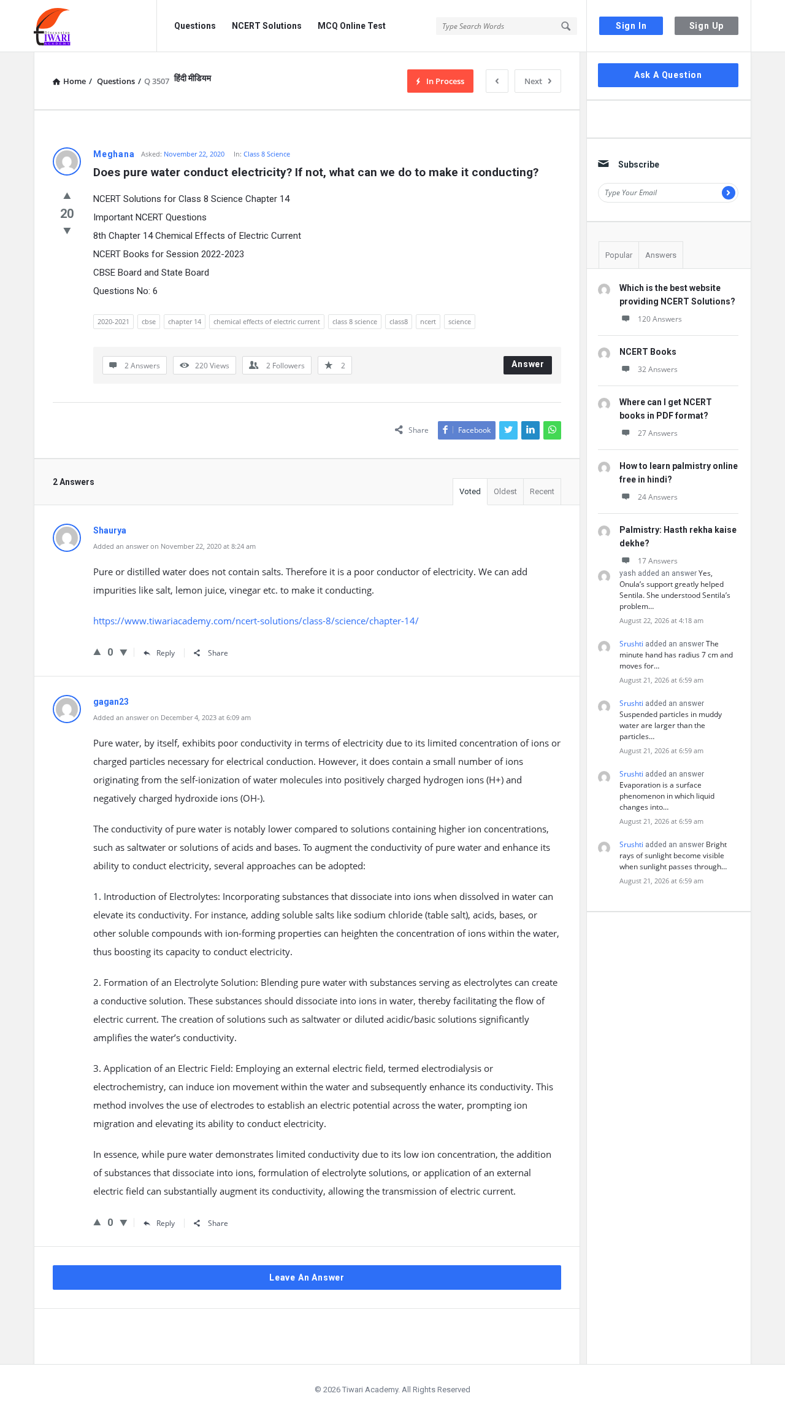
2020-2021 (113, 321)
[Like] (67, 195)
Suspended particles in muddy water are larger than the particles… (670, 725)
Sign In (631, 26)
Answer (528, 364)
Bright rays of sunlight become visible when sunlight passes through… (673, 855)
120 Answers (660, 319)
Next (533, 81)
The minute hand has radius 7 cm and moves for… (676, 654)
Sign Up (706, 26)
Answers (660, 255)
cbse (149, 321)
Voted (470, 491)
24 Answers (658, 497)
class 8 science (354, 321)
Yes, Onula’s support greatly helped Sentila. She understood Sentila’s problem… (674, 589)
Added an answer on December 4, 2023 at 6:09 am (172, 717)
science (459, 321)
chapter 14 (184, 321)
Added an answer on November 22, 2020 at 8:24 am (174, 546)
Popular (618, 255)
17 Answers (658, 561)
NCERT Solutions (267, 26)
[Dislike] (67, 230)
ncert (428, 321)
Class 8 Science (266, 153)
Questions (195, 26)
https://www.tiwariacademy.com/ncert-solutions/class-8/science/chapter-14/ (256, 620)
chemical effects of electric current (266, 321)
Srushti (631, 643)
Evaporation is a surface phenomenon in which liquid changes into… (666, 796)
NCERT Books (647, 352)
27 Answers (658, 433)
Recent (542, 491)
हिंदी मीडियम (192, 78)
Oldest (505, 491)
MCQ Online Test (352, 26)
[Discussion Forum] (95, 26)
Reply (165, 653)
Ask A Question (668, 75)
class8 (398, 321)
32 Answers (658, 369)
